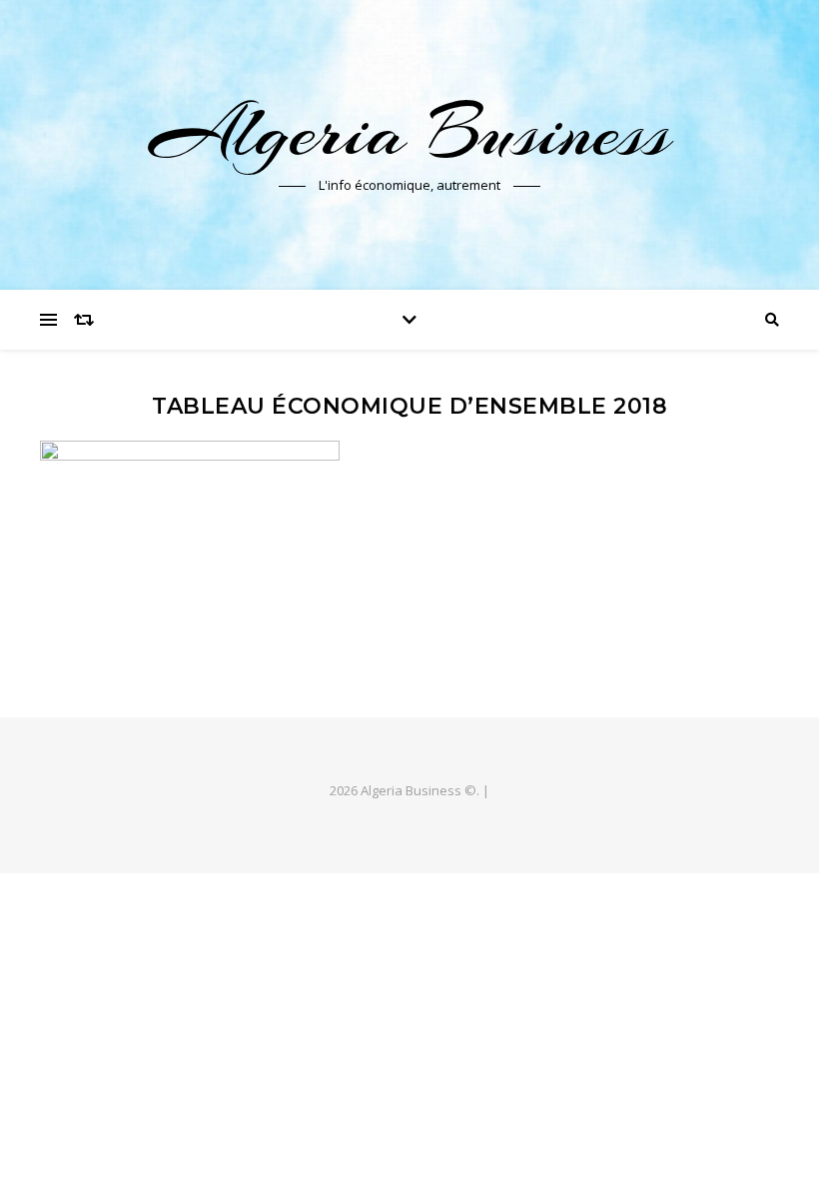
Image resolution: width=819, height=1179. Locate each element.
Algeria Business (410, 132)
